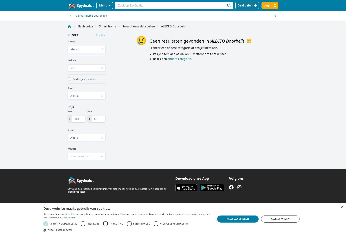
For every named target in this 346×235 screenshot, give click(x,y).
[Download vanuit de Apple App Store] (186, 187)
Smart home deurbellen (92, 15)
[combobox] (87, 156)
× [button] (342, 207)
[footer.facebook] (231, 187)
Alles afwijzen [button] (280, 218)
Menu (103, 5)
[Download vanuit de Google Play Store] (212, 187)
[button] (127, 230)
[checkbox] (69, 79)
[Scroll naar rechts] (71, 16)
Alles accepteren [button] (238, 218)
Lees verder (69, 217)
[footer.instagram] (239, 187)
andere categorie (179, 59)
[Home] (69, 26)
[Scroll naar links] (275, 16)
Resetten (101, 35)
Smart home (107, 26)
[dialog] (173, 219)
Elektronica (85, 26)
